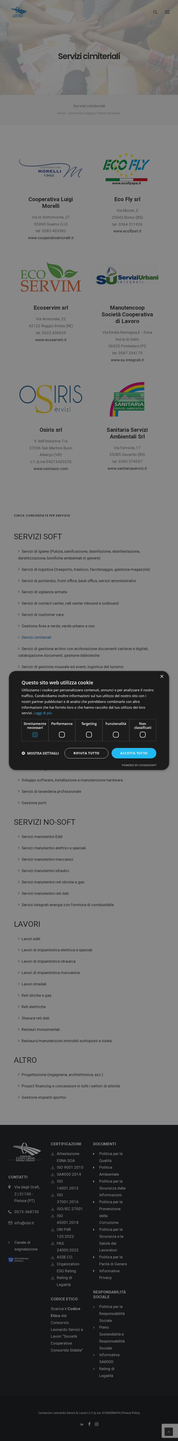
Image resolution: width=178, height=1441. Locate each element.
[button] (40, 753)
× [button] (161, 676)
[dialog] (89, 720)
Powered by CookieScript (139, 765)
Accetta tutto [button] (133, 753)
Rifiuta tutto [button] (86, 753)
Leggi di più (43, 713)
